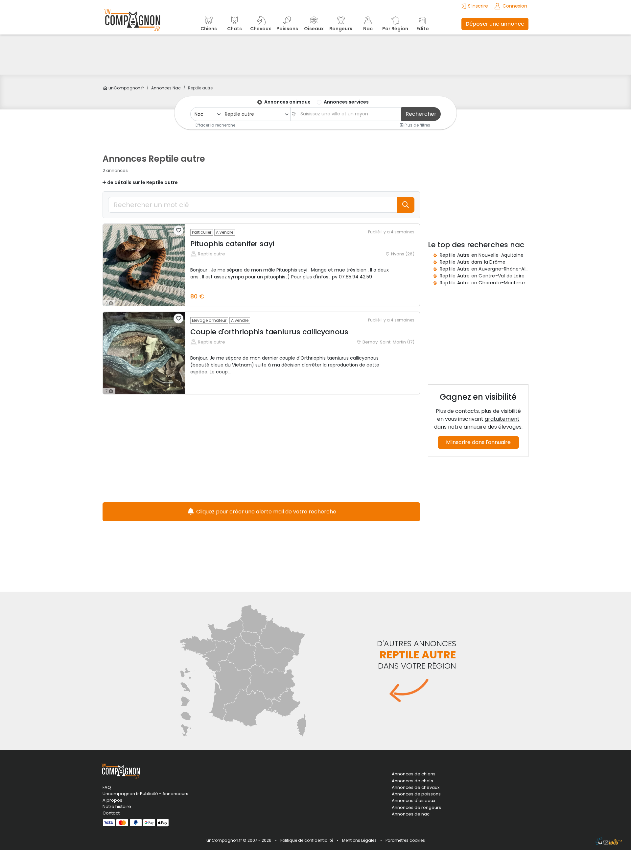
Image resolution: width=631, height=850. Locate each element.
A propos (112, 800)
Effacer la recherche (215, 125)
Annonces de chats (412, 781)
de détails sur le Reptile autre (142, 182)
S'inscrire (478, 6)
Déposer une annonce (495, 24)
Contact (111, 813)
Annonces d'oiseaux (413, 800)
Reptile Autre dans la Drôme (472, 262)
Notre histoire (117, 806)
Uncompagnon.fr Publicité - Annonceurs (145, 794)
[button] (178, 230)
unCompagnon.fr (125, 88)
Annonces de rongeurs (416, 807)
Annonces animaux (287, 102)
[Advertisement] (315, 54)
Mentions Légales (359, 840)
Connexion (514, 6)
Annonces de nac (411, 814)
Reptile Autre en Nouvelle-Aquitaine (482, 255)
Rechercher (421, 114)
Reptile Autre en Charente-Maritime (482, 282)
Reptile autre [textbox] (239, 114)
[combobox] (256, 114)
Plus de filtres (417, 125)
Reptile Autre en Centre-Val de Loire (482, 275)
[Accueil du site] (132, 23)
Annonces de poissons (416, 794)
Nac (166, 88)
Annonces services (346, 102)
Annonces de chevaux (415, 787)
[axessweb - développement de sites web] (608, 841)
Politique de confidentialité (306, 840)
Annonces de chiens (413, 774)
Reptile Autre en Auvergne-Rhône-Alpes (487, 269)
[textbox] (349, 114)
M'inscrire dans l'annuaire (478, 442)
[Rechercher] (405, 205)
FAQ (107, 787)
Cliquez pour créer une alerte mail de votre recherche (265, 511)
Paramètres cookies (405, 840)
